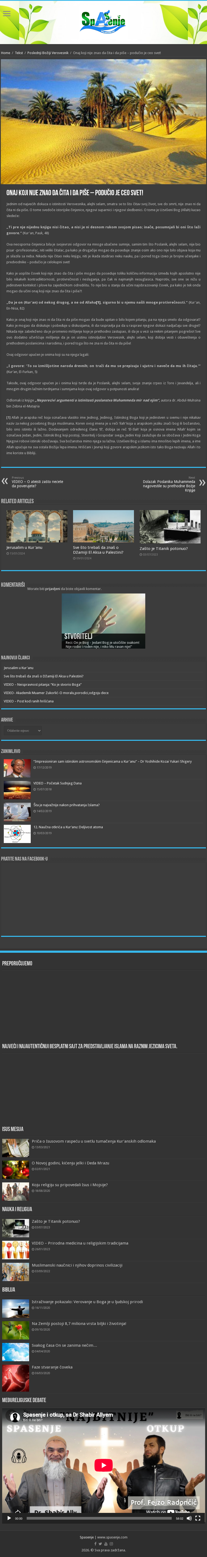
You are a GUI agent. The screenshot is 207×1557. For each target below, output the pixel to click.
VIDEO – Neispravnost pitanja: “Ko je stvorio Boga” (43, 684)
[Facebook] (95, 1544)
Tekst (19, 53)
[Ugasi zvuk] (189, 1518)
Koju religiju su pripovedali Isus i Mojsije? (70, 1184)
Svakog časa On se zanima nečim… (64, 1345)
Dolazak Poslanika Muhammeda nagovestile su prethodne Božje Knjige (169, 484)
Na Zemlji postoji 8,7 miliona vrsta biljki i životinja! (79, 1323)
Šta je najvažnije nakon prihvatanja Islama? (66, 805)
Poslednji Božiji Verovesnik (47, 53)
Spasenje (87, 1537)
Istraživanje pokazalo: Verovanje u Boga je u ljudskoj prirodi (87, 1301)
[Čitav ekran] (198, 1518)
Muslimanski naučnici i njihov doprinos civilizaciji (77, 1265)
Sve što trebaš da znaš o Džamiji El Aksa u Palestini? (98, 550)
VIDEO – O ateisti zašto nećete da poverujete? (37, 482)
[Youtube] (106, 1544)
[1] (98, 302)
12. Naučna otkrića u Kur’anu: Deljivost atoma (68, 827)
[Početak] (9, 1518)
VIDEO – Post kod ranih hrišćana (29, 701)
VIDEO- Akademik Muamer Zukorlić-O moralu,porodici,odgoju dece (56, 693)
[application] (103, 1466)
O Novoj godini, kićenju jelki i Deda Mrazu (70, 1163)
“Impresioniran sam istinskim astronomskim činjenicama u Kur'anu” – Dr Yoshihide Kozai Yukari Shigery (112, 761)
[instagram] (111, 1544)
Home (5, 53)
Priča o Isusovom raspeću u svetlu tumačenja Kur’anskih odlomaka (94, 1141)
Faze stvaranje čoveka (52, 1367)
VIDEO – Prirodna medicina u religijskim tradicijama (80, 1243)
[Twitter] (100, 1544)
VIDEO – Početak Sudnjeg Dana (57, 783)
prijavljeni (52, 589)
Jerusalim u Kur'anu (24, 547)
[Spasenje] (103, 21)
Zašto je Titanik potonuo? (164, 548)
